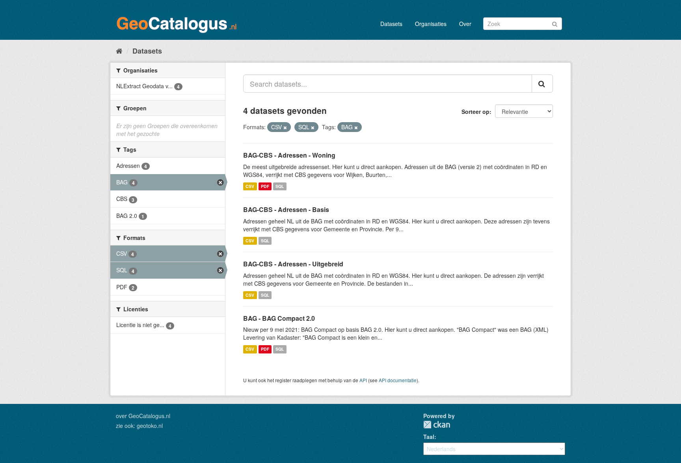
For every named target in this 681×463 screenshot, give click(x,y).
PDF (265, 186)
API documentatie (398, 380)
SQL (279, 186)
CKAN (436, 424)
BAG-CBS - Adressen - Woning (289, 155)
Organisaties (431, 24)
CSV (250, 186)
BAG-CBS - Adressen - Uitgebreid (293, 263)
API (363, 380)
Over (465, 24)
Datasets (391, 24)
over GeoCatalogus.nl (143, 416)
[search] (542, 83)
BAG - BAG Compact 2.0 (279, 318)
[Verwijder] (285, 127)
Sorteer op (475, 111)
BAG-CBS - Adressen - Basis (286, 209)
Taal (428, 437)
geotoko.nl (150, 426)
